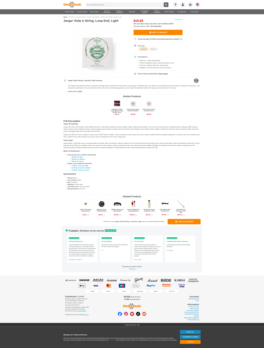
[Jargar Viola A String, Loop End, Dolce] (97, 50)
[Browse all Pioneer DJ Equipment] (126, 280)
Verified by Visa (181, 286)
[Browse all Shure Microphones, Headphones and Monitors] (86, 280)
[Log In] (183, 4)
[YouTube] (132, 315)
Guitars (93, 291)
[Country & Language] (197, 4)
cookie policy (112, 340)
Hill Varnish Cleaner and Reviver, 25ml (149, 210)
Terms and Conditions (193, 310)
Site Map (196, 316)
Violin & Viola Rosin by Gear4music (85, 210)
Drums (108, 291)
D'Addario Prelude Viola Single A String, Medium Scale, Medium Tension (117, 111)
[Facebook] (120, 315)
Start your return (194, 308)
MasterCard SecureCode (166, 286)
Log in (197, 300)
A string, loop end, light (80, 165)
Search (166, 4)
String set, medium (78, 159)
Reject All (190, 332)
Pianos (124, 291)
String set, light (77, 157)
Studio (155, 291)
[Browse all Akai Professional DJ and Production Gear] (99, 280)
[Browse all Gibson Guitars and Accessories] (140, 280)
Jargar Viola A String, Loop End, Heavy (149, 110)
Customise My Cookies (190, 337)
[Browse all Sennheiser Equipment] (72, 280)
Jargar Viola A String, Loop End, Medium (133, 110)
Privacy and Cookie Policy (191, 312)
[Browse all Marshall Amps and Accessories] (154, 280)
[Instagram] (126, 315)
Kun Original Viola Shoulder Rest (165, 210)
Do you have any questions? (153, 74)
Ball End (153, 49)
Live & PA (171, 291)
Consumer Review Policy (192, 314)
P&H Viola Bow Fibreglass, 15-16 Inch (181, 211)
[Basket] (190, 5)
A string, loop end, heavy (80, 170)
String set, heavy (78, 161)
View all (132, 269)
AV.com (86, 314)
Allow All (190, 342)
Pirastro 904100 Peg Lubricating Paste (133, 210)
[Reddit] (144, 315)
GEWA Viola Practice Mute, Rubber (117, 210)
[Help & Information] (175, 4)
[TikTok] (138, 315)
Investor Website (81, 311)
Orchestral (140, 291)
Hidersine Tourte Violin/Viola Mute (101, 210)
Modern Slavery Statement (191, 317)
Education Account (194, 298)
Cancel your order (194, 306)
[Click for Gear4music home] (72, 5)
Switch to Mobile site (193, 319)
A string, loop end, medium (81, 168)
